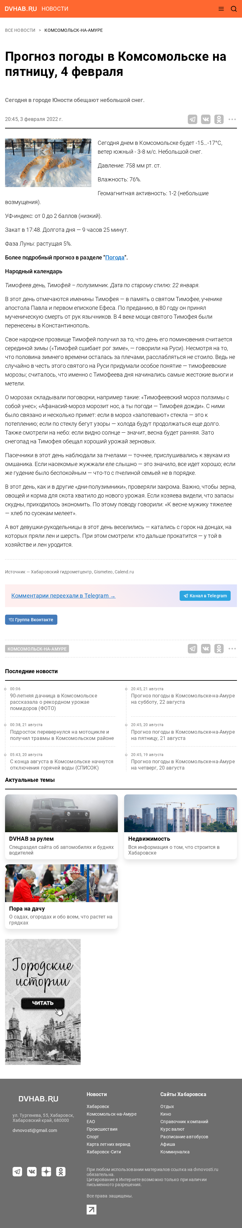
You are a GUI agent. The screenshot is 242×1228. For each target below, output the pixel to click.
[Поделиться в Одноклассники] (219, 119)
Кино (165, 1114)
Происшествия (102, 1129)
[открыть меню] (221, 9)
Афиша (167, 1144)
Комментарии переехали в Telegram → (63, 595)
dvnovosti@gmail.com (35, 1130)
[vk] (32, 1171)
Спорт (93, 1136)
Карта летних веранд (108, 1144)
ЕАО (91, 1121)
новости (55, 8)
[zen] (46, 1171)
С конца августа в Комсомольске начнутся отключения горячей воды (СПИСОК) (61, 765)
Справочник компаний (184, 1121)
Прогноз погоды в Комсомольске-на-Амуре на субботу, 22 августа (183, 699)
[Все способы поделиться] (232, 119)
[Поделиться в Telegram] (192, 119)
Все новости (20, 30)
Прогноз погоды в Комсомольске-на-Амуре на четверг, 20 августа (183, 765)
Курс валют (172, 1129)
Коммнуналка (175, 1151)
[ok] (61, 1171)
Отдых (167, 1106)
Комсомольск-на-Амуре (73, 30)
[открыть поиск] (234, 9)
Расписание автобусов (184, 1136)
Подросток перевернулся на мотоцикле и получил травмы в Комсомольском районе (62, 735)
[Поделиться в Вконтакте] (205, 119)
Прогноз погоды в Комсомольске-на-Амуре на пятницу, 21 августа (183, 735)
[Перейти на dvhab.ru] (21, 8)
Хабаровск (98, 1106)
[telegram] (17, 1171)
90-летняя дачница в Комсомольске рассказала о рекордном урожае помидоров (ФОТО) (53, 702)
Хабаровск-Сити (104, 1151)
